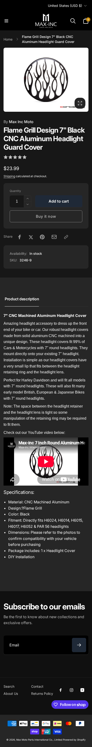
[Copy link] (66, 237)
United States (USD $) (65, 6)
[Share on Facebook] (19, 237)
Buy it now (46, 216)
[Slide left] (8, 80)
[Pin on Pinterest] (42, 237)
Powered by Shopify (74, 739)
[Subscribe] (79, 645)
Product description (22, 299)
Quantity (15, 190)
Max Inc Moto (18, 121)
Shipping (9, 176)
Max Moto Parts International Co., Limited (39, 739)
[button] (6, 21)
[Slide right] (83, 80)
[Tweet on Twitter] (31, 237)
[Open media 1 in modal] (46, 80)
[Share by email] (54, 237)
